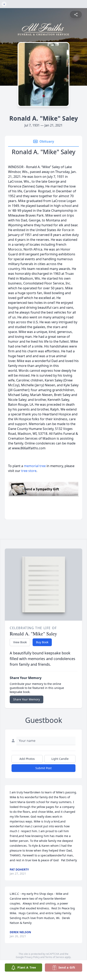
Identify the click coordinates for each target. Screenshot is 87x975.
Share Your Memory (26, 699)
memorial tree (35, 466)
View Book (20, 642)
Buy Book (42, 642)
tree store (28, 471)
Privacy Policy (32, 957)
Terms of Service (54, 957)
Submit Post (43, 768)
